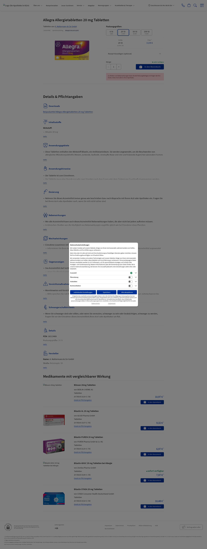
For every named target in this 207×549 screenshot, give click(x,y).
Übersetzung (74, 277)
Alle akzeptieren (127, 292)
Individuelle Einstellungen (83, 292)
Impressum (111, 303)
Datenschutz (96, 303)
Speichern (106, 292)
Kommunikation (75, 286)
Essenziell (73, 273)
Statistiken (73, 281)
